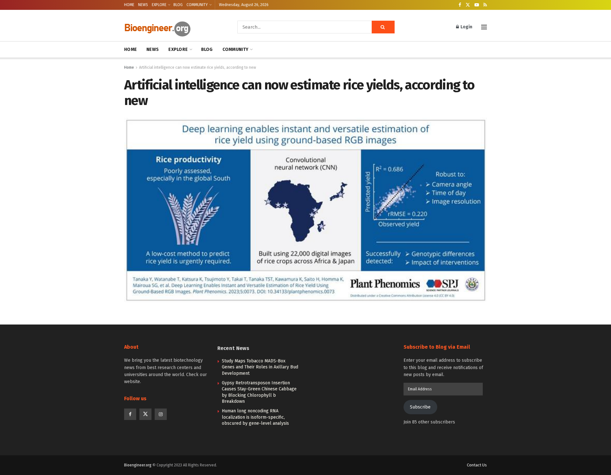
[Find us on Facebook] (460, 5)
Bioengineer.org (137, 465)
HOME (129, 5)
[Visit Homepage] (172, 27)
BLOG (178, 5)
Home (129, 67)
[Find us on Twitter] (468, 5)
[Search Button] (383, 27)
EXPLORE (159, 5)
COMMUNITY (197, 5)
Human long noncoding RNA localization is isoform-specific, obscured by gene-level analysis (255, 417)
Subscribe (420, 407)
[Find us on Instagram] (161, 414)
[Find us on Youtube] (476, 5)
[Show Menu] (484, 27)
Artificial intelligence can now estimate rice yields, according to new (197, 67)
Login (466, 27)
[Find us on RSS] (485, 5)
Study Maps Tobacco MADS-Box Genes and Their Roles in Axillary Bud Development (260, 367)
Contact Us (477, 465)
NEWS (143, 5)
